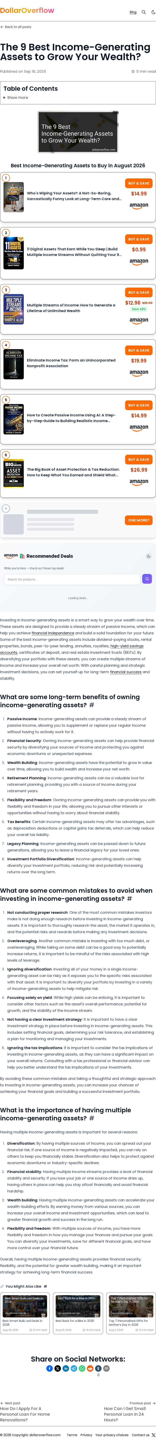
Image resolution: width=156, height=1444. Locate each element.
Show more (17, 97)
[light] (153, 12)
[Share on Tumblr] (98, 1368)
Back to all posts (18, 27)
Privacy (86, 1435)
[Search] (143, 12)
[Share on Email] (106, 1368)
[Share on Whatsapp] (82, 1368)
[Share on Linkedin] (66, 1368)
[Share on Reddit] (90, 1368)
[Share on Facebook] (49, 1368)
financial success (126, 671)
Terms (72, 1435)
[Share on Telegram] (74, 1368)
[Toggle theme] (148, 556)
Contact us (141, 1435)
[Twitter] (153, 1435)
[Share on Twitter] (57, 1368)
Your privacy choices (112, 1435)
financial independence (53, 633)
